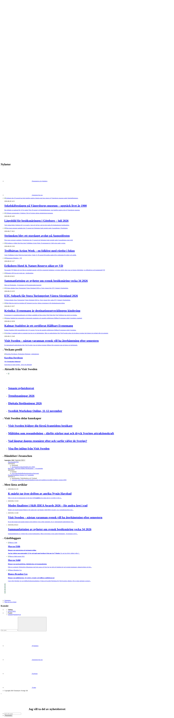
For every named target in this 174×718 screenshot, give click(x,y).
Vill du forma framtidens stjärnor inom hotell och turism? (24, 138)
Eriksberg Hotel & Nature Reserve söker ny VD (22, 135)
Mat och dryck (12, 100)
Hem (5, 31)
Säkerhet (10, 106)
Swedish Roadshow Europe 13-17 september (21, 475)
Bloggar (10, 61)
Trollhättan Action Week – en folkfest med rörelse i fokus (24, 131)
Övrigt (10, 113)
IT (8, 92)
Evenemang (11, 64)
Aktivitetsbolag (12, 35)
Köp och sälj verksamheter (15, 95)
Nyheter (6, 33)
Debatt (10, 62)
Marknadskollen (9, 59)
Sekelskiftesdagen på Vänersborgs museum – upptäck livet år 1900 (27, 126)
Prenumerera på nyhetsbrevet (13, 155)
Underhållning (12, 108)
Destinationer (12, 38)
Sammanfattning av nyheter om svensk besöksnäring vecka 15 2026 (27, 150)
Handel (10, 40)
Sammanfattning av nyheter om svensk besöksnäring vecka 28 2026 (27, 143)
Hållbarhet (11, 69)
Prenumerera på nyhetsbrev (39, 181)
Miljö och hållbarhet (13, 101)
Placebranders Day (13, 462)
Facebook (35, 673)
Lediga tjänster (12, 54)
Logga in (7, 121)
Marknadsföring (12, 72)
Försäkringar (11, 88)
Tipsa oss (7, 6)
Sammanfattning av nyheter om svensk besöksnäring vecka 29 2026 (27, 140)
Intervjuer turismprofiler (15, 70)
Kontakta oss (8, 9)
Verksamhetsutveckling (14, 111)
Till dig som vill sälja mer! (15, 116)
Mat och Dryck (12, 43)
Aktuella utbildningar (14, 53)
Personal (10, 103)
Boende (10, 36)
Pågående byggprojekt (14, 74)
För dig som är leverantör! (15, 114)
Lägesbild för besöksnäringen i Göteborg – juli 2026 (23, 127)
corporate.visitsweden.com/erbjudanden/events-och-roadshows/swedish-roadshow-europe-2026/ (39, 480)
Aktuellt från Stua (13, 83)
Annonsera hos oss (37, 195)
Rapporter (11, 79)
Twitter (34, 687)
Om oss (6, 11)
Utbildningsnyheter (13, 57)
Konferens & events (13, 41)
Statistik (10, 82)
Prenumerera (8, 715)
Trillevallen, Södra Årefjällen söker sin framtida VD (23, 142)
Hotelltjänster (12, 90)
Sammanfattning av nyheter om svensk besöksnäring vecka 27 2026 (27, 145)
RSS (5, 153)
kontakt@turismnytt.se (14, 614)
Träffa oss (7, 12)
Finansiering (11, 66)
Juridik (10, 93)
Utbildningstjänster (13, 110)
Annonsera (7, 8)
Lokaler (10, 97)
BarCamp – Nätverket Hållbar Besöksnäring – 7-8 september (25, 468)
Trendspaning (12, 80)
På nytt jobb (11, 56)
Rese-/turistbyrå (12, 44)
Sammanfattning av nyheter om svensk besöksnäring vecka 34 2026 (27, 137)
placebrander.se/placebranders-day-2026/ (23, 467)
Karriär (6, 51)
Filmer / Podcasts (13, 67)
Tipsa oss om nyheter (10, 602)
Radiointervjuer (12, 77)
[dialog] (87, 705)
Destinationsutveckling (10, 49)
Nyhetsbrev (35, 646)
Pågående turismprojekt (14, 75)
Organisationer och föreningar (16, 105)
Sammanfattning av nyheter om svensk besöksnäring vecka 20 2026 (27, 148)
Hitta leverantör (8, 85)
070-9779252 (12, 611)
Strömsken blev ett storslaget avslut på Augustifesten (23, 129)
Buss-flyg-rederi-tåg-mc (15, 48)
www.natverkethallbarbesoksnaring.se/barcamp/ (25, 473)
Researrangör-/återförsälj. (15, 46)
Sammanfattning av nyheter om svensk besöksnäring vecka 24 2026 (27, 147)
